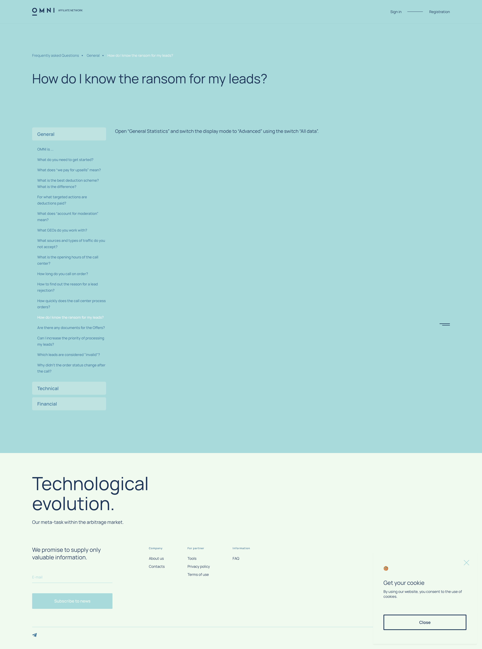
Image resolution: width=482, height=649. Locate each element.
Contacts (157, 566)
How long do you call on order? (62, 273)
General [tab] (45, 134)
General (93, 55)
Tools (192, 558)
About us (156, 558)
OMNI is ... (45, 149)
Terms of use (198, 574)
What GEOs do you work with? (62, 230)
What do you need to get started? (65, 159)
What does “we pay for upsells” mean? (69, 169)
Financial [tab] (47, 404)
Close (425, 622)
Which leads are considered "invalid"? (68, 354)
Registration (439, 11)
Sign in (396, 11)
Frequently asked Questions (55, 55)
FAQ (236, 558)
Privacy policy (199, 566)
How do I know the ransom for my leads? (140, 55)
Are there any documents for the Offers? (71, 327)
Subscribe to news (72, 601)
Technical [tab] (48, 388)
